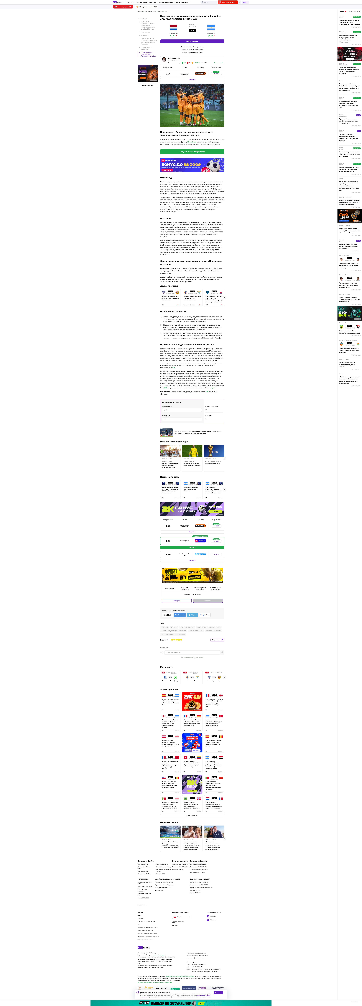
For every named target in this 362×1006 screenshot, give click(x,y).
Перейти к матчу (192, 41)
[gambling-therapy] (202, 988)
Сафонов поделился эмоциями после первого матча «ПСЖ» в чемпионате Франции (348, 138)
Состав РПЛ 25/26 (143, 898)
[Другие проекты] (118, 2)
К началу (143, 17)
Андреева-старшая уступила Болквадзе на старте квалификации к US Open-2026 (349, 22)
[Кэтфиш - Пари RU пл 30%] (181, 1003)
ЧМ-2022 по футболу (196, 631)
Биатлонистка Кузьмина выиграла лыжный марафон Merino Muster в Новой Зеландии (349, 71)
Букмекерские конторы (165, 2)
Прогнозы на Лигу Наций (197, 872)
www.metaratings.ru (159, 955)
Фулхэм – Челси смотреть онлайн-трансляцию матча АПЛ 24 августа (348, 121)
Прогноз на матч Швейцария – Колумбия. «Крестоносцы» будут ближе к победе (192, 764)
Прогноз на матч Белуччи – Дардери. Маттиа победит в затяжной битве (348, 285)
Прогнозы (152, 2)
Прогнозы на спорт (187, 627)
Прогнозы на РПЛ (143, 864)
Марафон (174, 627)
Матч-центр (130, 2)
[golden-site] (148, 988)
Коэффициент (167, 415)
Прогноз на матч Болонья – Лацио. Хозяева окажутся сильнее (192, 298)
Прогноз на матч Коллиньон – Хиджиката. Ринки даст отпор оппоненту (349, 266)
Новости (139, 2)
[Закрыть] (359, 1002)
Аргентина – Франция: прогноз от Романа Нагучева (191, 489)
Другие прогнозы (169, 689)
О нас (139, 915)
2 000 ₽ (216, 554)
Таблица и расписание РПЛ (148, 7)
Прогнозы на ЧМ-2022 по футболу (173, 634)
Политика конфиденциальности (147, 927)
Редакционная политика (145, 939)
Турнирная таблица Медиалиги (164, 885)
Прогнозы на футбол (213, 631)
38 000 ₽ (216, 540)
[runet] (139, 988)
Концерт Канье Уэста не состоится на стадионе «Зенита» (347, 365)
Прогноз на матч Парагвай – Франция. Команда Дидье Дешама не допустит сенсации (214, 805)
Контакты (140, 912)
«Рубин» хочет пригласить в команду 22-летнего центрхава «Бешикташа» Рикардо (349, 231)
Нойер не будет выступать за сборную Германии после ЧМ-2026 (192, 463)
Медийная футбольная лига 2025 (167, 879)
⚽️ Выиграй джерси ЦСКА (123, 7)
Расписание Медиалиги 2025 (164, 882)
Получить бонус (147, 77)
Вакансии (140, 918)
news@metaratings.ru (198, 964)
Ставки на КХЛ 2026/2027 (180, 864)
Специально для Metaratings (146, 921)
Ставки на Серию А (162, 864)
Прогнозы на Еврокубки (199, 861)
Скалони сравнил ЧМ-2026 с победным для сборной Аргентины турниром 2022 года (170, 464)
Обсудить (176, 601)
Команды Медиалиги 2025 (163, 887)
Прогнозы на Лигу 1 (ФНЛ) (144, 867)
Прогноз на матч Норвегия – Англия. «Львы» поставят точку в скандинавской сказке (170, 743)
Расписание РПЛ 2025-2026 (145, 883)
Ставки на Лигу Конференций (199, 869)
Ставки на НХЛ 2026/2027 (180, 866)
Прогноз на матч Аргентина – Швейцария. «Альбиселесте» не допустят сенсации (214, 722)
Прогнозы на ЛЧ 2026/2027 (198, 864)
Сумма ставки (167, 406)
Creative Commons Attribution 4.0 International (180, 976)
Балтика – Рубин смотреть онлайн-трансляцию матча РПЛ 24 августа (348, 246)
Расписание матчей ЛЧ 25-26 (199, 885)
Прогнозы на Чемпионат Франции (163, 870)
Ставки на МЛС (160, 874)
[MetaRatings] (144, 947)
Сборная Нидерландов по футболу (173, 631)
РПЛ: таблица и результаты (142, 890)
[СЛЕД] (224, 297)
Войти (245, 2)
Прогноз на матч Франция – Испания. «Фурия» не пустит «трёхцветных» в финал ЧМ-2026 (192, 722)
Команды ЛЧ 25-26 (195, 890)
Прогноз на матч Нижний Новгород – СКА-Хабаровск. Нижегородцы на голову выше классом (214, 299)
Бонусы (177, 2)
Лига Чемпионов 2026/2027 (200, 879)
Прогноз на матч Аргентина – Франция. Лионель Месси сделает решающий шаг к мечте (214, 490)
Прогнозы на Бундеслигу (163, 866)
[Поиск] (202, 2)
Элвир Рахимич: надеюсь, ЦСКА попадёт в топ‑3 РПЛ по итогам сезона (349, 299)
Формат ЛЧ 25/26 (195, 893)
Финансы (175, 925)
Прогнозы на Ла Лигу (144, 874)
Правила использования (145, 930)
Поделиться (216, 640)
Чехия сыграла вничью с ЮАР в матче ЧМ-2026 (213, 462)
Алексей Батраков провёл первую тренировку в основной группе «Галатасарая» (348, 39)
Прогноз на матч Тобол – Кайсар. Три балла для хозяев (349, 332)
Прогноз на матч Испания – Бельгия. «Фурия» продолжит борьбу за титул (214, 743)
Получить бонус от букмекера (192, 152)
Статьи (145, 2)
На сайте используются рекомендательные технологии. (155, 982)
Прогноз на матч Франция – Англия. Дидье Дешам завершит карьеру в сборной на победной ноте (214, 702)
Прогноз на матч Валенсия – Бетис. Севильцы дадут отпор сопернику (349, 350)
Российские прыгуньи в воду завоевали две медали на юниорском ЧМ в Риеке (349, 169)
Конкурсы (184, 2)
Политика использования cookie (147, 933)
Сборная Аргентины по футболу (209, 627)
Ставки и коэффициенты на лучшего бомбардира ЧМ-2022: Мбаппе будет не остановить (170, 490)
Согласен (218, 993)
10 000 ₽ (216, 73)
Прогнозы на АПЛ (143, 871)
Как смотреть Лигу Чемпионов (199, 882)
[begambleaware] (189, 988)
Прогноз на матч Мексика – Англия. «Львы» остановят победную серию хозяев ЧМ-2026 (170, 805)
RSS (139, 924)
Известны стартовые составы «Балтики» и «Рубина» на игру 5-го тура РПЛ (349, 154)
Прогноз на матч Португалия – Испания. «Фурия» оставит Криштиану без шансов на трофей (213, 785)
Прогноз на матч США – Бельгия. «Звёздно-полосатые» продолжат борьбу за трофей (170, 784)
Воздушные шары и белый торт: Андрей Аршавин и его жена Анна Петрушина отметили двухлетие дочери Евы (192, 845)
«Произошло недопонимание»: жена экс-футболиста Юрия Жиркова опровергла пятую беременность (213, 845)
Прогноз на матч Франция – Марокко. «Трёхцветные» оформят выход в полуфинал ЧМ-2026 (170, 764)
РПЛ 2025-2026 (143, 879)
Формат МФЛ (159, 890)
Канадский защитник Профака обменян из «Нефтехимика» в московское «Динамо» (349, 202)
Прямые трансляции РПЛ (145, 886)
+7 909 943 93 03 (197, 966)
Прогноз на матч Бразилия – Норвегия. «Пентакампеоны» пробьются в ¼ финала (191, 805)
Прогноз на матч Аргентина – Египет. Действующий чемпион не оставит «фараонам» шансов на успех (213, 764)
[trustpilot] (175, 988)
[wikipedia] (161, 988)
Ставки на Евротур (178, 869)
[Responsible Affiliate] (217, 988)
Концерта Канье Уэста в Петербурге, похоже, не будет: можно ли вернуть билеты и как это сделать (170, 844)
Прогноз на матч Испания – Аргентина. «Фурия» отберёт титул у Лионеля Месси (170, 701)
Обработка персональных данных (148, 936)
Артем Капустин (174, 58)
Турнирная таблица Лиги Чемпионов (201, 887)
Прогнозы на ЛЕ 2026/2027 (198, 866)
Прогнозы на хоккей (180, 861)
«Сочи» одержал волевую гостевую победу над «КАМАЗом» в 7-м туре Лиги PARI (348, 105)
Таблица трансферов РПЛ (144, 894)
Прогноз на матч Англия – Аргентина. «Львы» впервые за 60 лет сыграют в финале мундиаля (170, 723)
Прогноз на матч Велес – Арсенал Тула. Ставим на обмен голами (170, 298)
